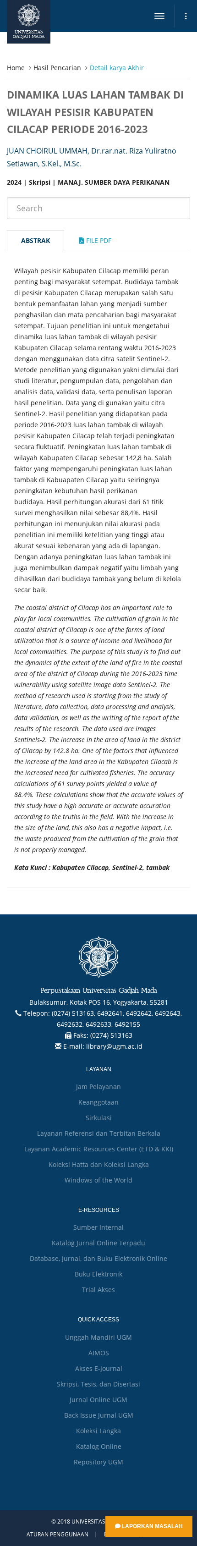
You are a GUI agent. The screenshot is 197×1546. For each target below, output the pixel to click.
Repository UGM (98, 1462)
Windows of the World (98, 1180)
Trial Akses (98, 1289)
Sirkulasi (99, 1117)
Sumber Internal (98, 1227)
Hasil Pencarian (57, 67)
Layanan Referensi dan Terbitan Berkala (98, 1133)
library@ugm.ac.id (114, 1046)
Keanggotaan (98, 1102)
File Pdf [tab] (97, 240)
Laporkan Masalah (151, 1526)
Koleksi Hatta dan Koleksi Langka (99, 1164)
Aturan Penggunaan (57, 1534)
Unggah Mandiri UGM (98, 1337)
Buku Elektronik (98, 1274)
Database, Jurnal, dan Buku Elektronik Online (98, 1258)
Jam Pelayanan (98, 1086)
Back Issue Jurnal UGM (98, 1415)
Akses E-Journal (98, 1368)
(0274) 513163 (111, 1035)
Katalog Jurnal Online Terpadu (98, 1242)
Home (16, 67)
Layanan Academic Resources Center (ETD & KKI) (98, 1148)
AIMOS (98, 1352)
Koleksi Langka (98, 1430)
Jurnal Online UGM (98, 1399)
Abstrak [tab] (35, 240)
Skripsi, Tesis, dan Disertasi (98, 1384)
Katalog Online (98, 1446)
